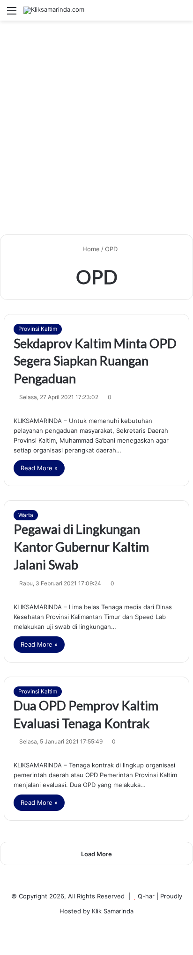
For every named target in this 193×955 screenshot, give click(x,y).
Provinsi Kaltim (37, 328)
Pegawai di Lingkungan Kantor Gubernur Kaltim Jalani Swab (81, 546)
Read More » (39, 468)
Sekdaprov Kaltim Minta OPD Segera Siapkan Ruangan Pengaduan (95, 360)
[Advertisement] (96, 131)
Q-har (146, 896)
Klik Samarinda (113, 911)
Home (90, 249)
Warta (25, 514)
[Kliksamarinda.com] (53, 10)
